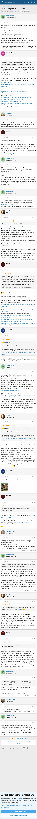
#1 (35, 22)
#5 (35, 165)
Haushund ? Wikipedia (8, 154)
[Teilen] (33, 22)
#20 (35, 722)
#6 (35, 198)
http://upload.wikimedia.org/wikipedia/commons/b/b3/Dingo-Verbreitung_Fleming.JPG (18, 320)
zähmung (26, 11)
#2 (35, 59)
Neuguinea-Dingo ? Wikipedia (10, 390)
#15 (35, 561)
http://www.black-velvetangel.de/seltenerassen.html (17, 97)
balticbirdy (5, 11)
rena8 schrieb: (6, 273)
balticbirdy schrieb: (7, 221)
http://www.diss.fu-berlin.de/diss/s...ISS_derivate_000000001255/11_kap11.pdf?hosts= (18, 84)
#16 (35, 601)
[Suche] (35, 2)
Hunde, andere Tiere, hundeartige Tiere (13, 227)
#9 (35, 336)
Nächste (19, 738)
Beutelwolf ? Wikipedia (8, 204)
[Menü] (2, 2)
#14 (35, 537)
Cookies (20, 798)
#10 (35, 372)
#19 (35, 706)
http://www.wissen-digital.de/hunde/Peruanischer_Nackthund (14, 91)
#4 (35, 137)
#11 (35, 422)
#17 (35, 638)
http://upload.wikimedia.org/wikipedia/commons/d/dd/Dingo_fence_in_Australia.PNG (18, 324)
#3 (35, 120)
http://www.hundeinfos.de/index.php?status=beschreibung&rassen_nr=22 (13, 100)
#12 (35, 477)
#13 (35, 502)
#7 (35, 217)
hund (21, 11)
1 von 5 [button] (13, 738)
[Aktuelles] (31, 2)
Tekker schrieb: (6, 339)
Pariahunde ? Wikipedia (20, 523)
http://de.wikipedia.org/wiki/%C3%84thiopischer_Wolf (18, 396)
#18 (35, 677)
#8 (35, 270)
